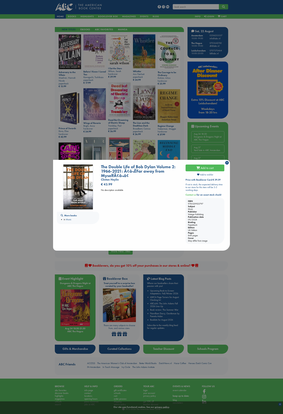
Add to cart (207, 168)
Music (68, 219)
